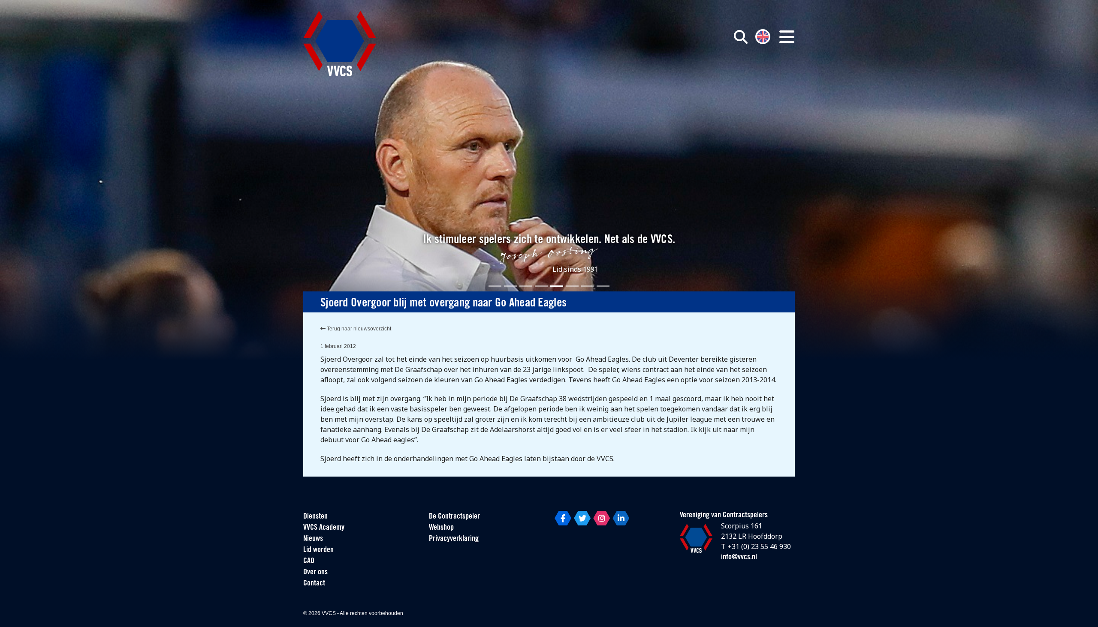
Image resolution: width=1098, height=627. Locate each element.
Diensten (315, 517)
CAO (308, 561)
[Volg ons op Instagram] (601, 518)
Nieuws (313, 539)
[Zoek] (741, 37)
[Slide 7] (587, 286)
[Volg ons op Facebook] (563, 518)
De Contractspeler (454, 517)
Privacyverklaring (454, 539)
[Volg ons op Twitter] (582, 518)
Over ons (315, 572)
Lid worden (318, 550)
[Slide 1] (495, 286)
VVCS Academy (323, 528)
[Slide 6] (572, 286)
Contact (314, 584)
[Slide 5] (556, 286)
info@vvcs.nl (739, 557)
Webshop (441, 528)
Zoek (642, 76)
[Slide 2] (510, 286)
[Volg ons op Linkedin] (620, 518)
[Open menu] (786, 36)
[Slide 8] (603, 286)
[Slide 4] (541, 286)
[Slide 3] (525, 286)
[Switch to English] (762, 35)
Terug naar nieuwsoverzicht (358, 329)
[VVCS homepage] (339, 43)
